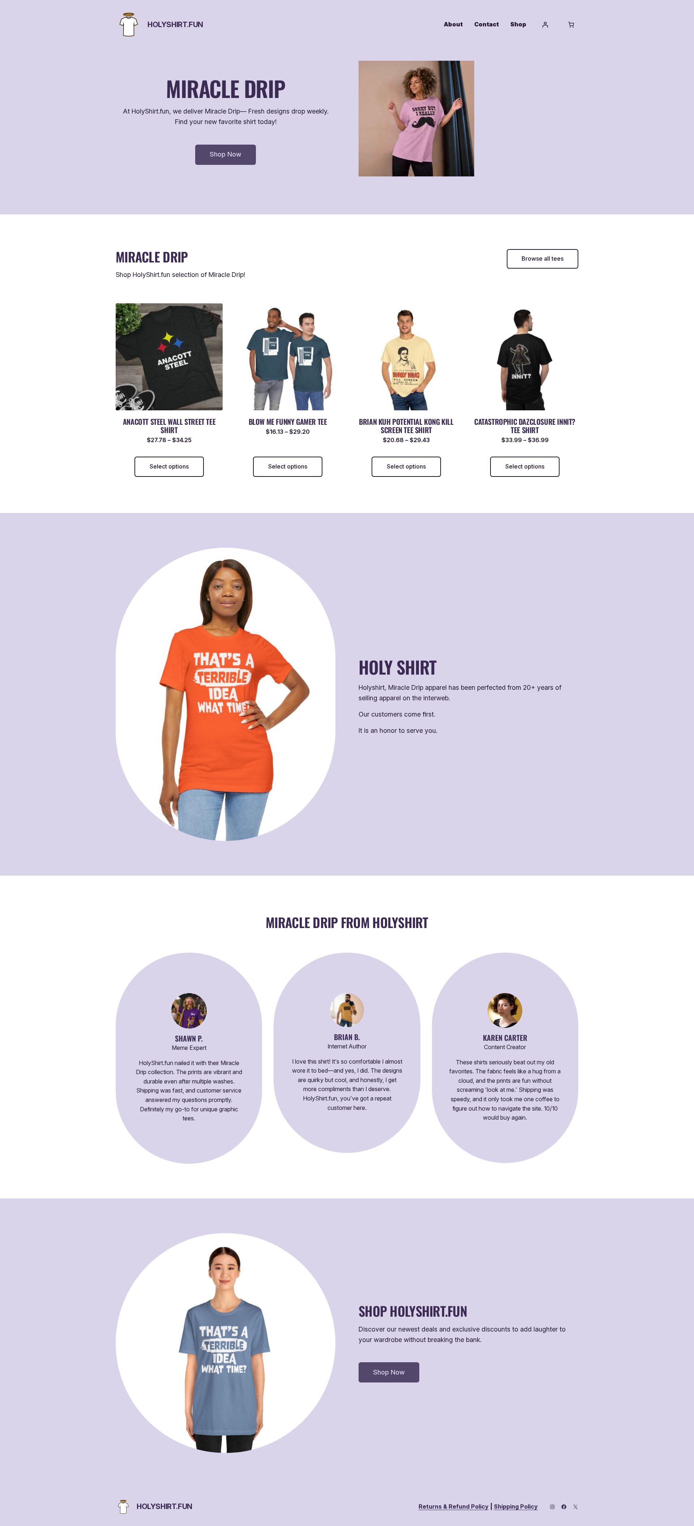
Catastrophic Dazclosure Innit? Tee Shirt (524, 426)
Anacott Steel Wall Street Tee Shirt (169, 426)
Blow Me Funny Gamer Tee (288, 422)
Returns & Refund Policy (454, 1506)
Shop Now (225, 154)
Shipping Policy (516, 1506)
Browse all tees (543, 258)
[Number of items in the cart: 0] (571, 24)
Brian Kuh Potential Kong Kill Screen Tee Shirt (406, 426)
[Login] (545, 24)
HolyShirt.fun (175, 24)
